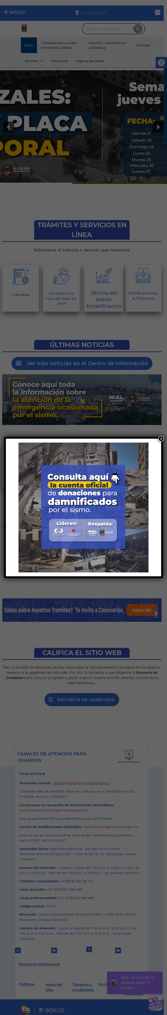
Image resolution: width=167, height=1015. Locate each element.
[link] (83, 508)
